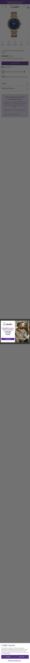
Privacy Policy (7, 653)
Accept (8, 657)
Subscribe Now (7, 338)
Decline (21, 657)
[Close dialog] (28, 321)
